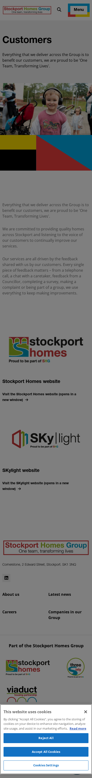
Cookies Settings (46, 765)
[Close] (85, 712)
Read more (78, 728)
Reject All (45, 738)
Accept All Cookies (46, 752)
